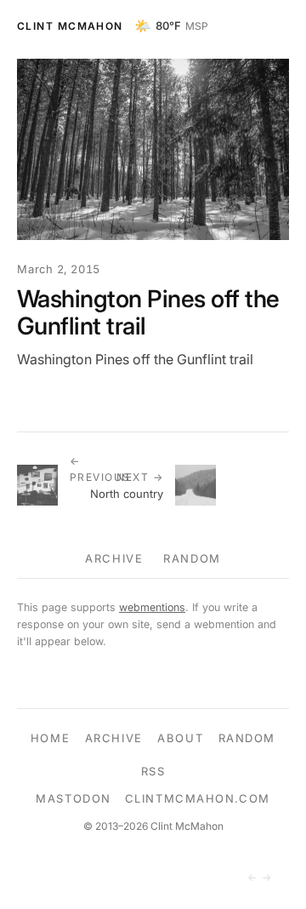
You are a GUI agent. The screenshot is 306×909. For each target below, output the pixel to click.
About (180, 738)
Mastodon (73, 798)
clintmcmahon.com (197, 798)
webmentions (152, 607)
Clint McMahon (70, 26)
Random (191, 558)
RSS (153, 771)
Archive (114, 558)
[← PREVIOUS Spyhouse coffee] (43, 485)
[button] (153, 149)
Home (50, 738)
